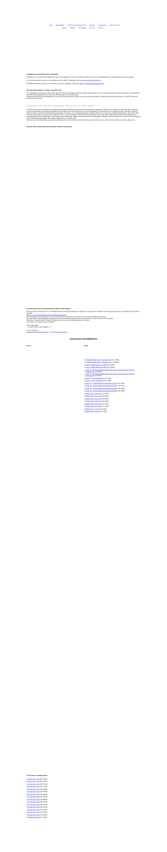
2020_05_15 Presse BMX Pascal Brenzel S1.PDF (101, 383)
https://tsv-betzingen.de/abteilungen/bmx (92, 83)
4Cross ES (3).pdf (33, 789)
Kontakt (100, 28)
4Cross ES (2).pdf (33, 784)
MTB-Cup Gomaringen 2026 (77, 25)
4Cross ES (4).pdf (33, 794)
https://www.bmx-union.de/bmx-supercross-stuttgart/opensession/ (46, 315)
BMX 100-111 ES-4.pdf (93, 404)
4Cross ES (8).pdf (33, 815)
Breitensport (102, 25)
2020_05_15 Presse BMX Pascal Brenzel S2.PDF (101, 388)
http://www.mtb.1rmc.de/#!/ (92, 80)
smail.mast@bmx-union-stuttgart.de (37, 332)
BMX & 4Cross (115, 25)
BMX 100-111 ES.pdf (93, 409)
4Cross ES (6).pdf (33, 804)
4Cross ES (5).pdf (33, 799)
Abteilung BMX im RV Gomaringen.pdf (98, 360)
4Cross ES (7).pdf (33, 810)
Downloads (82, 28)
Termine (72, 28)
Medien (64, 28)
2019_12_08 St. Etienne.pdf (94, 378)
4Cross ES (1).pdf (33, 779)
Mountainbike (60, 25)
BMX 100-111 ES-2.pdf (93, 394)
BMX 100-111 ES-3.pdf (93, 399)
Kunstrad (92, 25)
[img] (83, 10)
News (51, 25)
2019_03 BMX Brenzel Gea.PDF (96, 365)
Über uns (92, 28)
